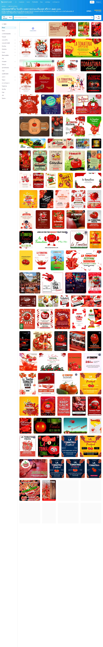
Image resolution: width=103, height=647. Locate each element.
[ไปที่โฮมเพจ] (5, 2)
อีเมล (10, 17)
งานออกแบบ (5, 17)
